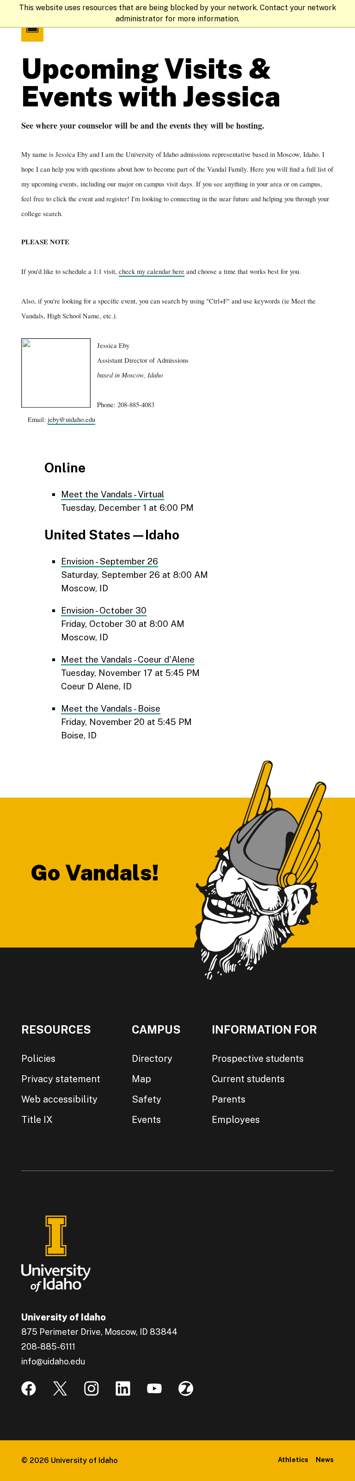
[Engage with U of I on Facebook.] (28, 1388)
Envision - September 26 (109, 561)
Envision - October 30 (104, 610)
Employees (236, 1119)
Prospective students (258, 1058)
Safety (146, 1099)
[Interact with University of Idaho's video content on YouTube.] (154, 1388)
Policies (38, 1058)
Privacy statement (60, 1078)
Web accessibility (59, 1099)
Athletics (293, 1459)
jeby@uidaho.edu (71, 419)
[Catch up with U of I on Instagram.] (91, 1388)
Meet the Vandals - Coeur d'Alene (128, 659)
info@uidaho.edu (53, 1361)
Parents (228, 1099)
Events (146, 1119)
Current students (248, 1078)
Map (141, 1078)
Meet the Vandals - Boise (110, 708)
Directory (152, 1058)
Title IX (37, 1119)
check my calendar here (151, 271)
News (325, 1459)
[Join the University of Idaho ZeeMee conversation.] (185, 1388)
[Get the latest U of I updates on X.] (60, 1388)
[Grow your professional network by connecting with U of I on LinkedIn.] (123, 1388)
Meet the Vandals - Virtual (112, 494)
